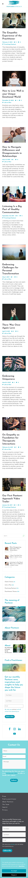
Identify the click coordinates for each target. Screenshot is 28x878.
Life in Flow (7, 102)
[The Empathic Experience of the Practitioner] (14, 20)
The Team (5, 804)
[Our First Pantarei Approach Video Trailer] (14, 484)
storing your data (11, 773)
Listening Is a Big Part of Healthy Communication (12, 209)
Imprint (5, 807)
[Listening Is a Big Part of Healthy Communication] (14, 194)
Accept (14, 871)
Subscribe (10, 716)
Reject (14, 875)
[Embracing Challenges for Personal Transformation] (14, 252)
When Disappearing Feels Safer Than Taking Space (15, 549)
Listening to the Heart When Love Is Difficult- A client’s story (16, 564)
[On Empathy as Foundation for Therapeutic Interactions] (14, 423)
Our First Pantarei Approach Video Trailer (12, 499)
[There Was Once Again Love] (14, 312)
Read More (21, 866)
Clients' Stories (9, 581)
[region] (14, 867)
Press (4, 796)
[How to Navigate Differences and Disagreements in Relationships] (14, 134)
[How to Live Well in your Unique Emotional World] (14, 78)
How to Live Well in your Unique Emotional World (13, 94)
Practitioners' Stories (11, 591)
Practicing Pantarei (10, 44)
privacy (14, 709)
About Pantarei (7, 801)
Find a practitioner (9, 799)
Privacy (5, 810)
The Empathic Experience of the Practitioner (12, 36)
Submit (14, 780)
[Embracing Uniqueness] (14, 363)
